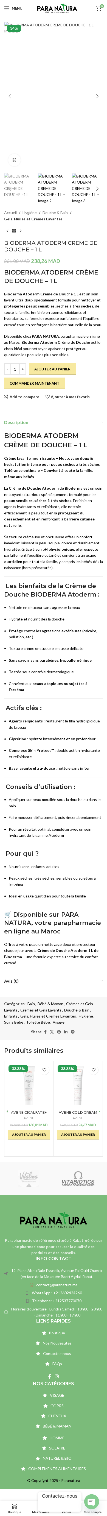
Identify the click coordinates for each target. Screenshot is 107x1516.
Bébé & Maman (50, 1003)
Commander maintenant (34, 383)
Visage (58, 1022)
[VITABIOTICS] (78, 1178)
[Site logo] (57, 7)
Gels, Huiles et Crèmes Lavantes (33, 219)
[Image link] (53, 1219)
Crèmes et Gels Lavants (40, 1010)
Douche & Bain (55, 212)
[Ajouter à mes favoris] (44, 1070)
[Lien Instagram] (56, 1376)
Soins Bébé (13, 1022)
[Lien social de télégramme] (72, 1032)
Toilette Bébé (38, 1022)
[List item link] (53, 1285)
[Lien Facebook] (45, 1032)
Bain (31, 1003)
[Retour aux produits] (14, 231)
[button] (9, 96)
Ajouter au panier (52, 369)
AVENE (29, 1118)
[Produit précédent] (7, 231)
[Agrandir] (14, 160)
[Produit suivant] (20, 231)
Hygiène (29, 212)
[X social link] (51, 1032)
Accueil (10, 212)
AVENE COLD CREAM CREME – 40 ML (78, 1114)
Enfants (11, 1016)
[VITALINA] (29, 1178)
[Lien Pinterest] (59, 1032)
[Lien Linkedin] (66, 1032)
